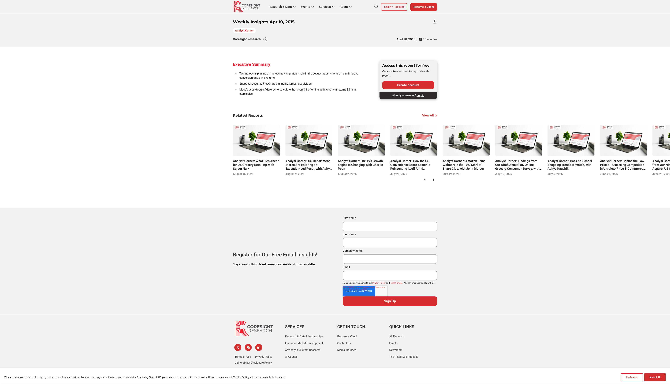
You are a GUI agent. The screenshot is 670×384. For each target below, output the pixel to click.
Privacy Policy (379, 283)
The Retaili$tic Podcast (403, 356)
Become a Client (424, 7)
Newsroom (396, 350)
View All (428, 115)
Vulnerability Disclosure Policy (253, 362)
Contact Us (344, 343)
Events (393, 343)
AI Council (291, 356)
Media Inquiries (346, 350)
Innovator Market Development (304, 343)
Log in (420, 95)
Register (399, 7)
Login (387, 7)
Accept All (655, 377)
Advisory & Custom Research (303, 350)
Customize (632, 377)
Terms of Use (396, 283)
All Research (396, 336)
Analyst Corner (244, 30)
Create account (408, 85)
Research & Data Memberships (304, 336)
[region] (335, 376)
